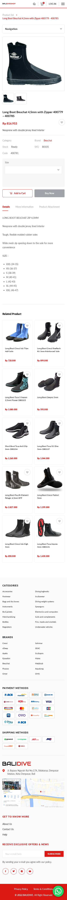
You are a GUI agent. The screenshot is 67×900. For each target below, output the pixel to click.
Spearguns (39, 606)
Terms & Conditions (43, 889)
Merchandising (8, 617)
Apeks (5, 653)
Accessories (7, 591)
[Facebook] (5, 871)
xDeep (5, 648)
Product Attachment (49, 206)
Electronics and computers (46, 612)
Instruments (7, 606)
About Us (7, 824)
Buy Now (49, 193)
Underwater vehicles (44, 627)
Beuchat (48, 140)
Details (6, 206)
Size (7, 162)
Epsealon (6, 658)
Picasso (5, 668)
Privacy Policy (21, 889)
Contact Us (8, 829)
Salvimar (38, 643)
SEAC (37, 648)
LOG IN (52, 3)
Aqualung (39, 668)
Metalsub (39, 663)
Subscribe (54, 854)
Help (4, 834)
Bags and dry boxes (10, 601)
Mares (37, 658)
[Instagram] (22, 871)
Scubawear (40, 596)
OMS (37, 673)
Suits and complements (45, 617)
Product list (8, 15)
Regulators (7, 627)
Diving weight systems (44, 601)
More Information (24, 206)
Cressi (4, 643)
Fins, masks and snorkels (45, 622)
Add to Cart (20, 193)
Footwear (6, 596)
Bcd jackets (7, 612)
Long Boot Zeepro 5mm (47, 397)
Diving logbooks (42, 591)
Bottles (5, 622)
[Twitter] (14, 871)
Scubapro (39, 653)
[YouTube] (30, 871)
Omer (4, 673)
